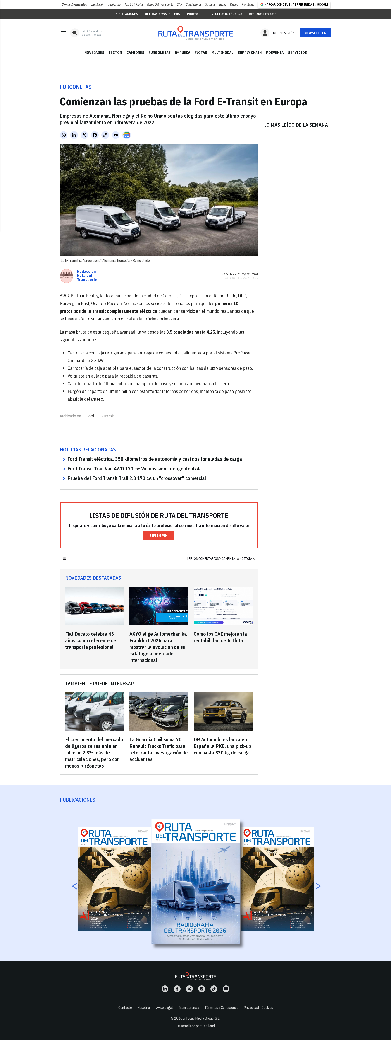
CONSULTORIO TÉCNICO (224, 14)
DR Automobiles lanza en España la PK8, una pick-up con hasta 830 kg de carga (222, 746)
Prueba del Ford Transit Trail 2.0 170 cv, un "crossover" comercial (136, 478)
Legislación (97, 4)
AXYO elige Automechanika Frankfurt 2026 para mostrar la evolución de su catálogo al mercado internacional (158, 646)
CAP (179, 4)
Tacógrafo (114, 4)
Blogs (222, 4)
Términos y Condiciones (221, 1007)
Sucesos (210, 4)
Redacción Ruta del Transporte (87, 275)
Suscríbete (315, 33)
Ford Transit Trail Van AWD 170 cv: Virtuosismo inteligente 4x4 (133, 468)
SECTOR (115, 52)
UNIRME (159, 535)
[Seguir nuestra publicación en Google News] (126, 135)
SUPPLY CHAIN (250, 52)
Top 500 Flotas (133, 4)
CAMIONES (135, 52)
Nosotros (144, 1007)
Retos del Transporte (160, 4)
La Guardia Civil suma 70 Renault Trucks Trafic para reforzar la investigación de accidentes (158, 749)
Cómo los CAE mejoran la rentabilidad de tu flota (220, 637)
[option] (196, 882)
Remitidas (248, 4)
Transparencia (188, 1007)
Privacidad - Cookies (258, 1007)
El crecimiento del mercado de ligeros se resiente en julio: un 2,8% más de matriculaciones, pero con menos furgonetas (94, 752)
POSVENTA (275, 52)
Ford (90, 416)
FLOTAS (201, 52)
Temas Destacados (74, 4)
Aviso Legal (164, 1007)
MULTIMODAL (222, 52)
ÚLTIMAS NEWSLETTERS (162, 14)
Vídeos (234, 4)
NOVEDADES (94, 52)
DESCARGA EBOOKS (263, 14)
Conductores (194, 4)
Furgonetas (75, 86)
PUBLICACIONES (126, 14)
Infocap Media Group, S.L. (201, 1018)
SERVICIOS (297, 52)
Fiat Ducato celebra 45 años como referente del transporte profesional (91, 640)
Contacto (125, 1007)
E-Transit (107, 416)
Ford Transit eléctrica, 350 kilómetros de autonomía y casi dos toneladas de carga (154, 459)
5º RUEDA (182, 52)
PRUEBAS (193, 14)
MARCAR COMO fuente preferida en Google (296, 4)
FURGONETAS (160, 52)
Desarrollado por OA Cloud (195, 1026)
